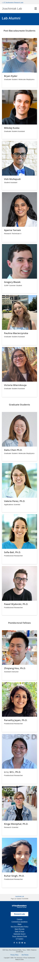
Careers (19, 919)
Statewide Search (19, 934)
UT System (19, 939)
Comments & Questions (19, 922)
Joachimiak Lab (12, 8)
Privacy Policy (14, 954)
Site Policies (25, 954)
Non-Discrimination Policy (19, 926)
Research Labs (19, 914)
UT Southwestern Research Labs (13, 2)
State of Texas (19, 931)
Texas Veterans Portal (19, 936)
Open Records (19, 929)
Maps (19, 924)
